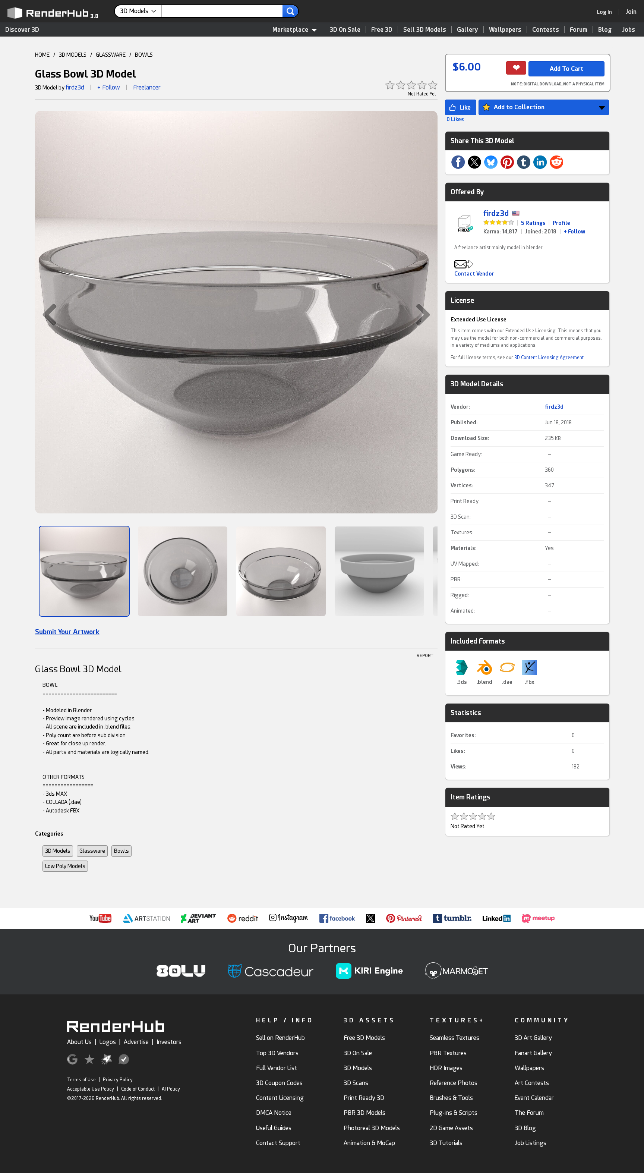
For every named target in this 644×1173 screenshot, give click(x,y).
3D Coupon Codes (279, 1082)
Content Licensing (280, 1097)
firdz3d (75, 87)
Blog (605, 29)
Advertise (136, 1041)
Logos (108, 1041)
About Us (79, 1041)
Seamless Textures (454, 1037)
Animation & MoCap (369, 1143)
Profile (561, 223)
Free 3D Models (364, 1037)
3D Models (57, 851)
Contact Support (278, 1143)
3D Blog (525, 1128)
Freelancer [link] (147, 87)
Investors (169, 1041)
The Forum (529, 1112)
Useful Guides (273, 1128)
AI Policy (171, 1089)
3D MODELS (72, 55)
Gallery (467, 29)
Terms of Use (81, 1079)
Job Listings (530, 1143)
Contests (545, 29)
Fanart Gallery (533, 1053)
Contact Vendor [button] (474, 274)
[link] (606, 12)
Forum (578, 29)
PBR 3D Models (364, 1112)
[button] (46, 314)
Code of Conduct (138, 1089)
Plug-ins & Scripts (453, 1112)
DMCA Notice (273, 1112)
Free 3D (381, 29)
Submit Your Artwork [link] (67, 632)
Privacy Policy (118, 1079)
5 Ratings (533, 223)
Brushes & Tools (451, 1097)
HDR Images (446, 1068)
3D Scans (356, 1082)
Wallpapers (505, 29)
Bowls (121, 851)
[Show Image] (84, 571)
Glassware (92, 851)
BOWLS (144, 55)
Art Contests (532, 1082)
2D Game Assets (451, 1128)
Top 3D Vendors (277, 1053)
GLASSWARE (111, 55)
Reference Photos (453, 1082)
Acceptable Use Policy (90, 1089)
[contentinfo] (141, 11)
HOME (42, 55)
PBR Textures (448, 1053)
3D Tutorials (446, 1143)
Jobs (628, 29)
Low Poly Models (65, 866)
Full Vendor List (276, 1068)
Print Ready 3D (364, 1097)
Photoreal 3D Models (372, 1128)
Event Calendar (534, 1097)
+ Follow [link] (574, 232)
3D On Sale (345, 29)
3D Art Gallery (533, 1037)
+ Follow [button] (108, 87)
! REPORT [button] (423, 655)
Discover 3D (22, 29)
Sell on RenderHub (280, 1037)
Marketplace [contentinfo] (290, 29)
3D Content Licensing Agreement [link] (549, 357)
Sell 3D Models (424, 29)
